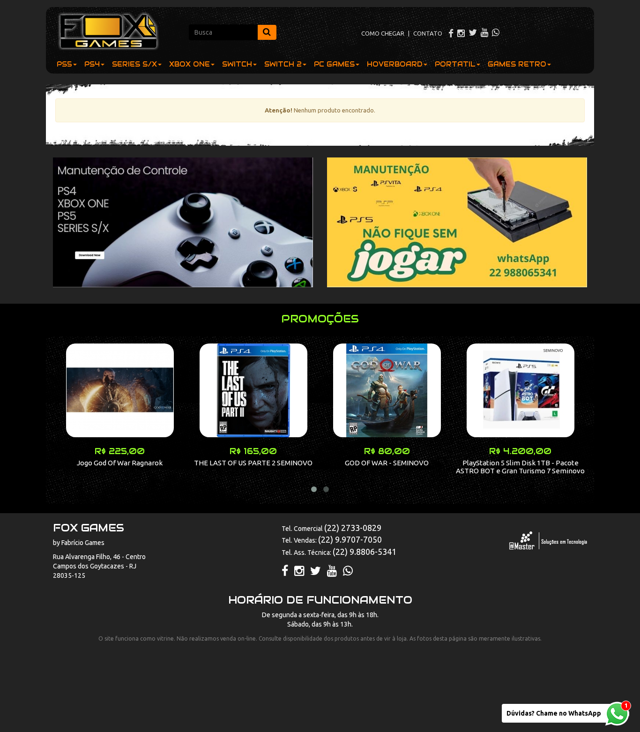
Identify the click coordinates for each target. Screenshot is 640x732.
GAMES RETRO (517, 64)
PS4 (92, 64)
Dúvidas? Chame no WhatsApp (553, 713)
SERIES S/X (134, 64)
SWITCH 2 (283, 64)
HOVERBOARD (395, 64)
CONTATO (427, 33)
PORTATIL (455, 64)
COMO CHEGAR (382, 33)
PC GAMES (334, 64)
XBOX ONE (189, 64)
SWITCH (237, 64)
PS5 (64, 64)
